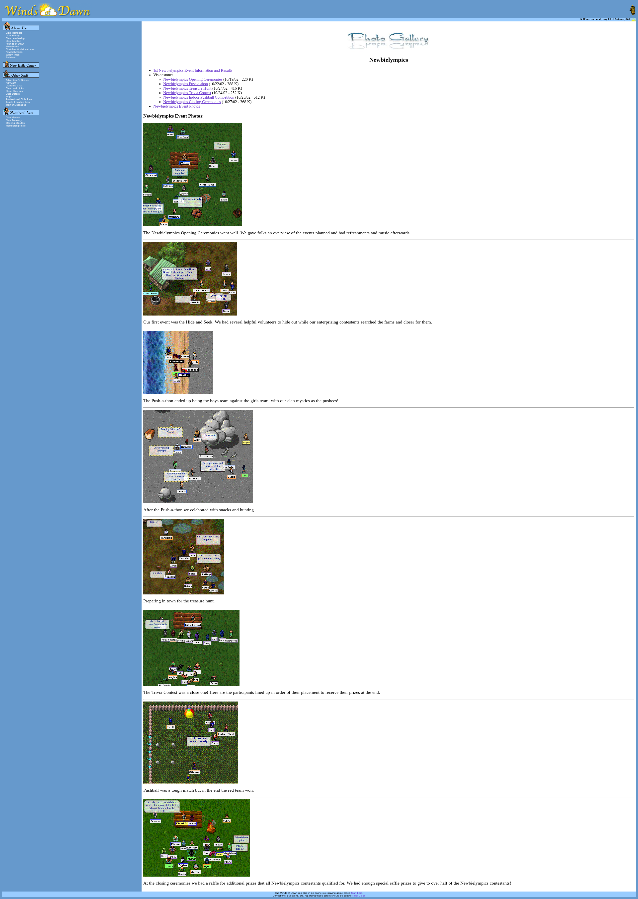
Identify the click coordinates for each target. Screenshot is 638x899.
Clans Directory (14, 91)
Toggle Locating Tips (18, 102)
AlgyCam (11, 82)
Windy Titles (12, 54)
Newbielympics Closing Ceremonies (192, 102)
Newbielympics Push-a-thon (185, 84)
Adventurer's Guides (17, 80)
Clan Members (14, 32)
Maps (9, 96)
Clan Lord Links (15, 88)
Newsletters (12, 46)
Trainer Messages (16, 104)
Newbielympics (14, 52)
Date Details (13, 93)
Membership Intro (16, 125)
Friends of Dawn (15, 43)
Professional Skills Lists (19, 99)
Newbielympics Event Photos (176, 106)
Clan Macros (13, 117)
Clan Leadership (15, 38)
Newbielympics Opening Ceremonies (192, 79)
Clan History (12, 35)
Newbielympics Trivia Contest (187, 93)
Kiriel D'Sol (358, 895)
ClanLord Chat (14, 85)
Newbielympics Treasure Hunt (187, 88)
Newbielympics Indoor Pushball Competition (198, 97)
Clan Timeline (13, 41)
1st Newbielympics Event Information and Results (192, 70)
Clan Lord (356, 893)
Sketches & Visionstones (20, 49)
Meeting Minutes (15, 123)
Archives (10, 57)
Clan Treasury (14, 120)
